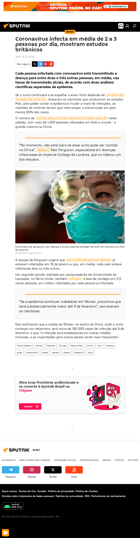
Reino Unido (77, 345)
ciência (66, 352)
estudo (55, 352)
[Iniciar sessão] (127, 26)
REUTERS (22, 253)
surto (90, 352)
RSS (87, 496)
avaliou (43, 149)
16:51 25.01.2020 (25, 56)
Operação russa (65, 460)
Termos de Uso (27, 491)
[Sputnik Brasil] (18, 29)
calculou (75, 279)
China (90, 345)
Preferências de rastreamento (108, 496)
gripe (19, 352)
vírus (99, 345)
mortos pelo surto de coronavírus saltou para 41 (71, 118)
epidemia (78, 352)
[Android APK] (13, 506)
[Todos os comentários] (5, 532)
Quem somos (9, 491)
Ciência (119, 460)
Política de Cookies (87, 491)
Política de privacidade (61, 491)
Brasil (107, 460)
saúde (45, 352)
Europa (62, 345)
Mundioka (8, 460)
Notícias (51, 345)
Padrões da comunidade (69, 496)
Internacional (89, 460)
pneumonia (32, 352)
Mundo (39, 345)
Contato (41, 491)
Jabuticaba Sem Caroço (34, 460)
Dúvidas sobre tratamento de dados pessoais (28, 496)
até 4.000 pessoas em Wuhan (89, 260)
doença (109, 345)
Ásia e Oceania (24, 345)
